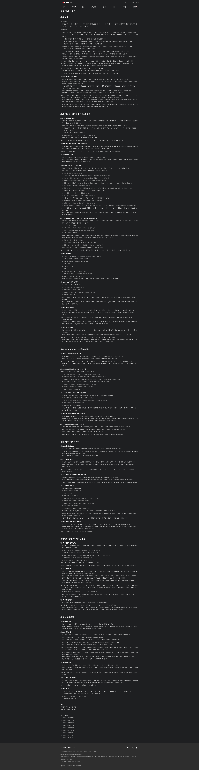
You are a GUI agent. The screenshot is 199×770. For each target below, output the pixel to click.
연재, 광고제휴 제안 (84, 751)
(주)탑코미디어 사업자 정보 (65, 759)
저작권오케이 (78, 765)
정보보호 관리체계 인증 (67, 765)
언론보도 (95, 751)
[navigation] (64, 7)
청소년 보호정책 (76, 751)
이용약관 (62, 751)
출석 (125, 2)
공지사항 (90, 751)
